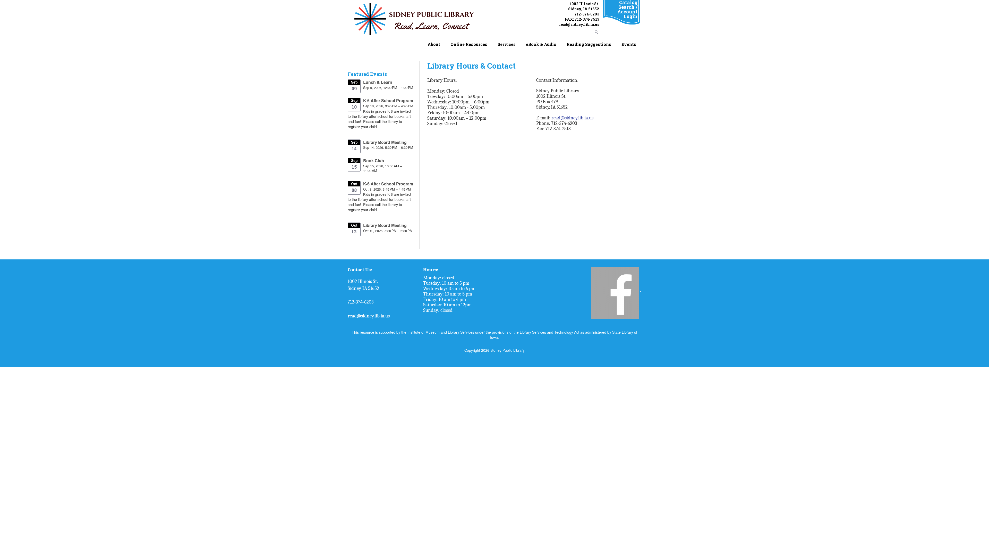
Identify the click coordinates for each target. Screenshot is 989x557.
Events (628, 44)
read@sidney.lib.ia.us (572, 118)
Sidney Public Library (507, 350)
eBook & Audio (541, 44)
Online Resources (468, 44)
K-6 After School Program (388, 100)
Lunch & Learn (377, 82)
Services (507, 44)
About (434, 44)
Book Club (373, 160)
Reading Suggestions (589, 44)
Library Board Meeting (385, 142)
